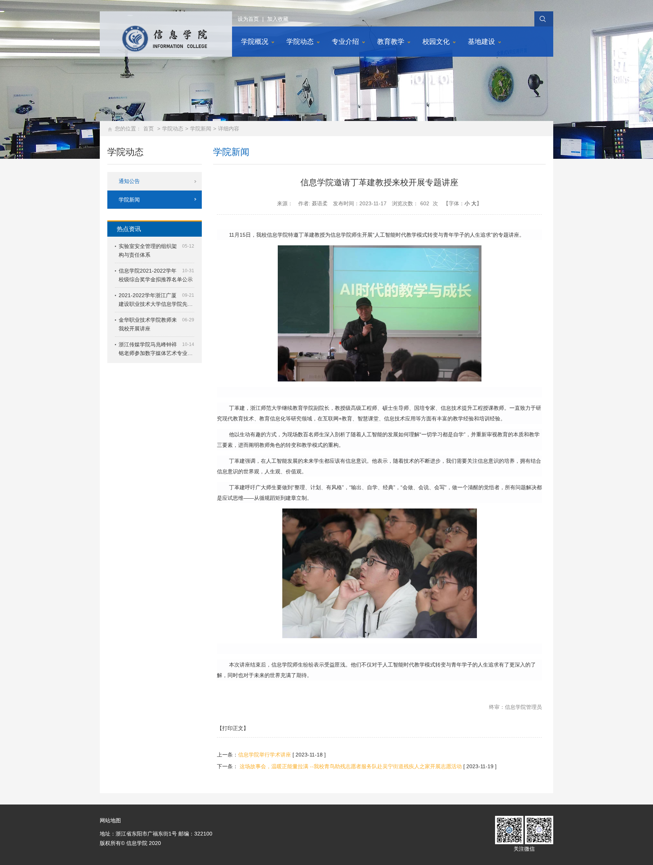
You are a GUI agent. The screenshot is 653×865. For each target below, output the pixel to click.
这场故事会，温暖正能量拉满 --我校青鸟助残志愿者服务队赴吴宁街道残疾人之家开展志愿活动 (350, 766)
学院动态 (300, 41)
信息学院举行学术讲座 (264, 755)
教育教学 (390, 41)
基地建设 (481, 41)
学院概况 (254, 41)
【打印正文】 (233, 728)
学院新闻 (200, 129)
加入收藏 (277, 19)
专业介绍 (345, 41)
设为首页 (248, 19)
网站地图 (110, 820)
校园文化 (436, 41)
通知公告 (129, 181)
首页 (148, 129)
